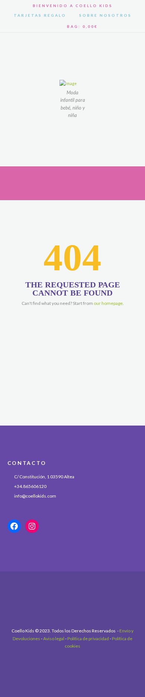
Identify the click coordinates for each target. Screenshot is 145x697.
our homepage (108, 303)
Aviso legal (53, 638)
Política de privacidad (88, 638)
